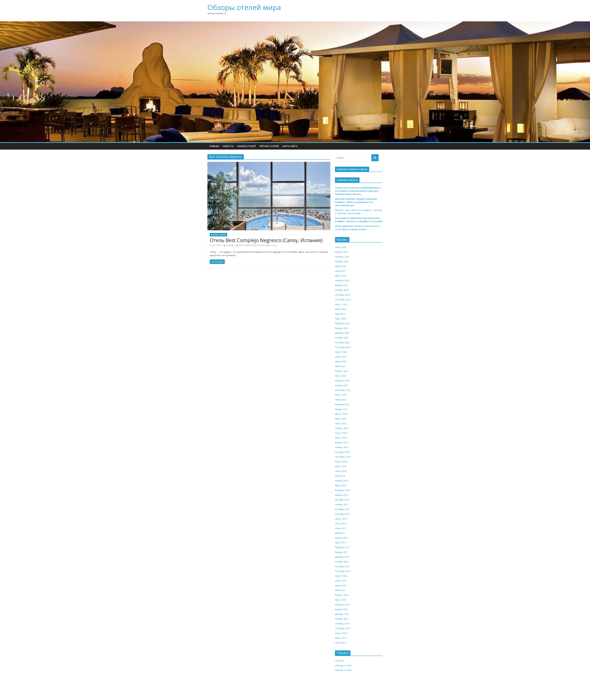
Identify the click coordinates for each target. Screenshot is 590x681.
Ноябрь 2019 (341, 428)
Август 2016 (341, 575)
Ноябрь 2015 (341, 618)
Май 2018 (340, 475)
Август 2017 (341, 518)
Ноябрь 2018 (341, 447)
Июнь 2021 (340, 399)
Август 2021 (341, 394)
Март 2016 (340, 599)
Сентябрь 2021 (343, 390)
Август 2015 (341, 633)
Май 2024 (340, 313)
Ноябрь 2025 (341, 261)
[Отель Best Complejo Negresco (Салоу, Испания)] (268, 163)
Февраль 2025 (342, 280)
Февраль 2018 (342, 490)
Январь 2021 (341, 409)
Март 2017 (340, 542)
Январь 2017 (341, 552)
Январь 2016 (341, 609)
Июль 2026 (340, 247)
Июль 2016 (340, 580)
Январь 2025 (341, 285)
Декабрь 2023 (342, 332)
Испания (266, 245)
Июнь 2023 (340, 361)
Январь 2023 (341, 385)
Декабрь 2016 (342, 556)
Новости (228, 146)
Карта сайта (290, 146)
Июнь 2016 (340, 585)
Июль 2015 (340, 637)
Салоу (274, 245)
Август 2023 (341, 351)
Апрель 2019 (341, 442)
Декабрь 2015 (342, 614)
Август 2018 (341, 461)
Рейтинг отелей (269, 146)
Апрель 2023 (341, 371)
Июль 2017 (340, 523)
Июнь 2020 (340, 418)
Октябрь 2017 (342, 509)
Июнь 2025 (340, 266)
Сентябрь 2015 (343, 628)
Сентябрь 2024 (343, 299)
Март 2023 (340, 375)
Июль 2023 (340, 356)
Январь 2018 (341, 494)
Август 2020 (341, 413)
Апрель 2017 (341, 537)
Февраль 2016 (342, 604)
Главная (214, 146)
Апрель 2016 (341, 595)
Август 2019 (341, 433)
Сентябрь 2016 (343, 571)
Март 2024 (340, 318)
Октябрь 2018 (342, 452)
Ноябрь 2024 (341, 290)
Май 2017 (340, 533)
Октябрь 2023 (342, 342)
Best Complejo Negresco (250, 245)
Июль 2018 (340, 466)
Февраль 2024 (342, 323)
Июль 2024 (340, 309)
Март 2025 (340, 275)
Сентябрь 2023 (343, 347)
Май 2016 (340, 590)
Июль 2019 (340, 437)
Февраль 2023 (342, 380)
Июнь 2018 (340, 471)
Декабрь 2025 (342, 256)
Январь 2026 (341, 251)
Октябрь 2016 (342, 566)
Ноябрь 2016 (341, 561)
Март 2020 (340, 423)
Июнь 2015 (340, 642)
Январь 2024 (341, 328)
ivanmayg (230, 245)
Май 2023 (340, 366)
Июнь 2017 (340, 528)
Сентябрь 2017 (343, 514)
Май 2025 (340, 270)
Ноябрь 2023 (341, 337)
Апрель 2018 (341, 480)
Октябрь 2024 (342, 294)
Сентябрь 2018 (343, 456)
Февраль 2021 (342, 404)
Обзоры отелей (246, 146)
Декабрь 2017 (342, 499)
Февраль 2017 (342, 547)
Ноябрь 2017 (341, 504)
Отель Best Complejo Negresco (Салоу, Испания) (266, 240)
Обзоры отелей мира (244, 7)
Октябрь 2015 (342, 623)
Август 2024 (341, 304)
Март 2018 (340, 485)
